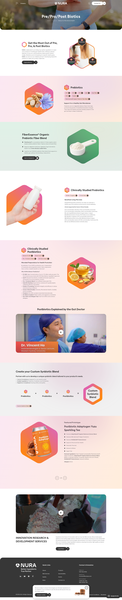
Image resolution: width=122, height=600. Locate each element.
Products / (55, 20)
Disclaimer (103, 594)
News (44, 580)
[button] (61, 333)
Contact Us (61, 580)
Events (60, 577)
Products (23, 3)
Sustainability (62, 573)
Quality (44, 577)
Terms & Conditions (94, 594)
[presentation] (57, 478)
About (44, 570)
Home (49, 20)
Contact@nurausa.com (85, 576)
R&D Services (46, 573)
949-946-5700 (83, 571)
